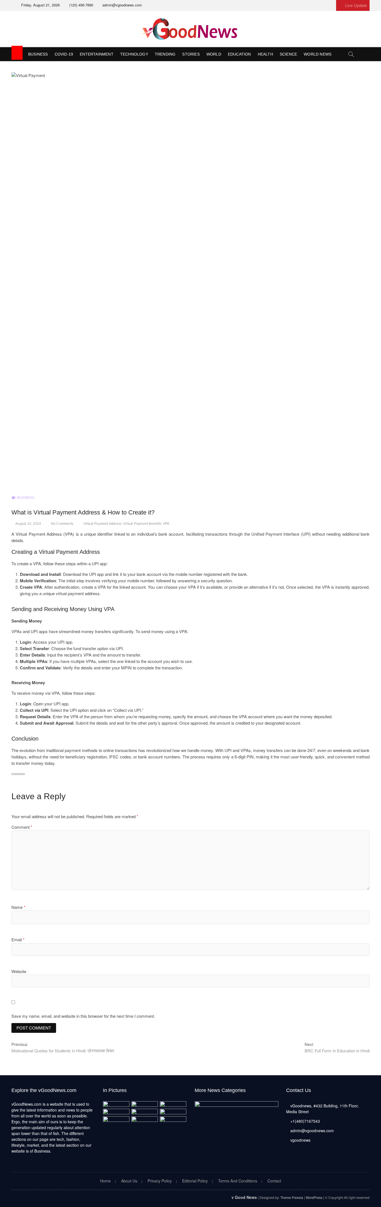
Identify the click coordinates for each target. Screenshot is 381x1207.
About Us (129, 1181)
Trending (165, 54)
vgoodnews (299, 1140)
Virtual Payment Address (102, 524)
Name (18, 907)
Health (265, 54)
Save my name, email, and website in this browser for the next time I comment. (83, 1016)
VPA (166, 524)
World (213, 54)
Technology (134, 54)
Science (288, 54)
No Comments (62, 524)
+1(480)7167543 (304, 1121)
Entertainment (97, 54)
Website (18, 971)
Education (239, 54)
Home (105, 1181)
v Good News (244, 1197)
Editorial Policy (195, 1181)
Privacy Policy (160, 1181)
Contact (274, 1181)
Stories (190, 54)
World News (317, 54)
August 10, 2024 (28, 524)
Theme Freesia (291, 1197)
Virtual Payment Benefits (142, 524)
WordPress (314, 1197)
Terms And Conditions (237, 1181)
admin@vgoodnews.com (121, 5)
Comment (21, 827)
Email (18, 939)
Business (38, 54)
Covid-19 (64, 54)
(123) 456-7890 (80, 5)
